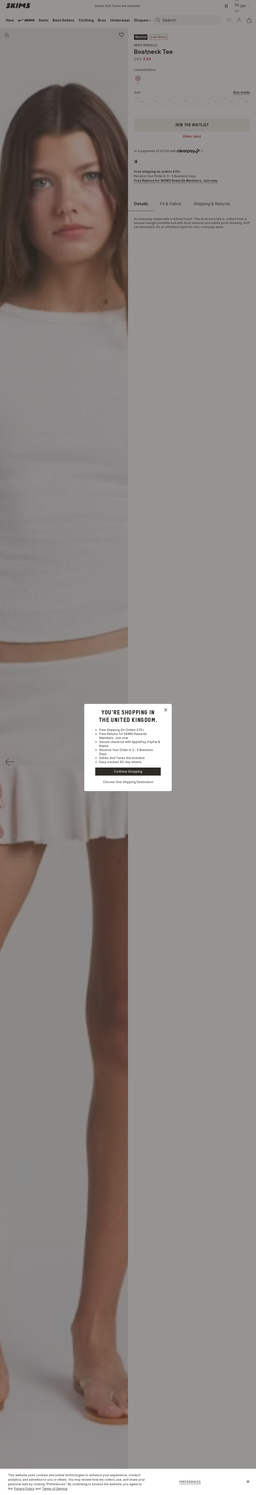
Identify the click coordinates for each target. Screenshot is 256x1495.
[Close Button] (166, 710)
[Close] (248, 1481)
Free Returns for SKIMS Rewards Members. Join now (123, 736)
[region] (128, 1482)
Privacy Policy (24, 1488)
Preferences (190, 1482)
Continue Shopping (128, 771)
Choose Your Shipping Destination (128, 782)
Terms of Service (55, 1488)
